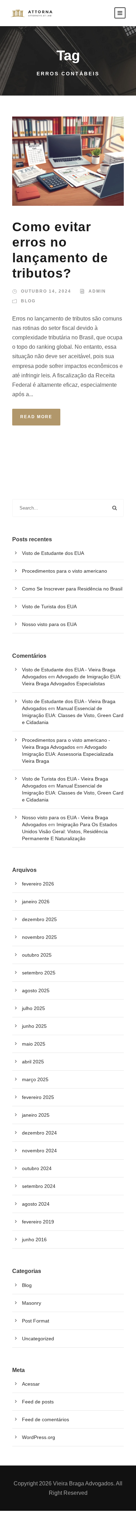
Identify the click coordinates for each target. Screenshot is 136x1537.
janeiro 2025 (36, 1115)
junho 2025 (34, 1026)
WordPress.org (38, 1437)
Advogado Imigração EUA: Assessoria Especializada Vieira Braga (67, 754)
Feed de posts (38, 1401)
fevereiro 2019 (38, 1222)
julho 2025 (33, 1008)
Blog (28, 301)
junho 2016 (34, 1239)
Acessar (31, 1384)
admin (97, 291)
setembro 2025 (38, 972)
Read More (36, 416)
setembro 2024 (38, 1186)
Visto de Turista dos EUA (49, 606)
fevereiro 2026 (38, 884)
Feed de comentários (45, 1419)
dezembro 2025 (39, 919)
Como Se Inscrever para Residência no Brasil (72, 589)
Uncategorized (38, 1338)
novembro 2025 (39, 937)
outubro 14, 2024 (46, 291)
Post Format (35, 1321)
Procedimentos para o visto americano (64, 571)
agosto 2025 (36, 990)
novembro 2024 (39, 1150)
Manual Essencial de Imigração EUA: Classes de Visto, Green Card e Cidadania (72, 715)
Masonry (31, 1303)
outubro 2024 (37, 1168)
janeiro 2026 (36, 901)
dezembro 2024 (39, 1133)
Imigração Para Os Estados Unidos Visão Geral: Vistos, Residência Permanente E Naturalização (69, 831)
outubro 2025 (37, 955)
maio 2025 (33, 1044)
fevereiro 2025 (38, 1097)
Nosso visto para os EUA (49, 624)
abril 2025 (33, 1061)
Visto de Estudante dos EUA (53, 553)
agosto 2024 (36, 1204)
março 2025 (35, 1079)
